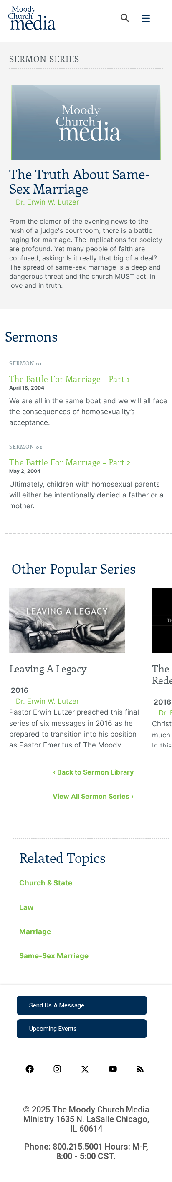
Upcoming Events (53, 1028)
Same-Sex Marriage (54, 956)
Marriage (35, 931)
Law (26, 907)
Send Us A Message (56, 1005)
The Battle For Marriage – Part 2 (69, 462)
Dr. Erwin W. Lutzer (47, 202)
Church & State (45, 883)
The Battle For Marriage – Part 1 (69, 379)
